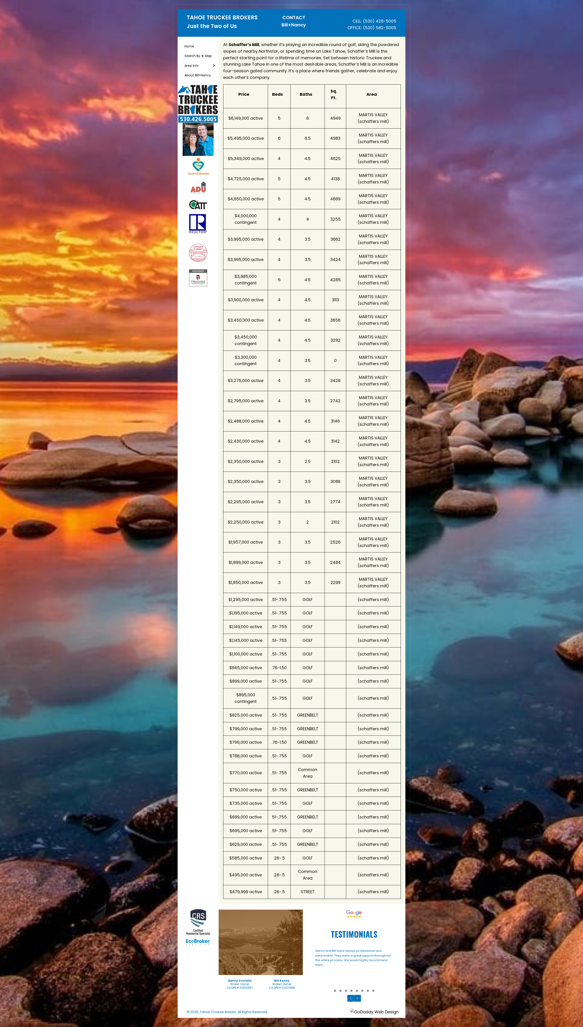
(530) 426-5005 (379, 21)
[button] (213, 65)
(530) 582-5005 (379, 28)
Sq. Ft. (333, 94)
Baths (306, 94)
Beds (277, 94)
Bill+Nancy (293, 25)
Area (371, 94)
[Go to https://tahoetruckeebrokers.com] (222, 23)
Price (243, 94)
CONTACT (293, 17)
